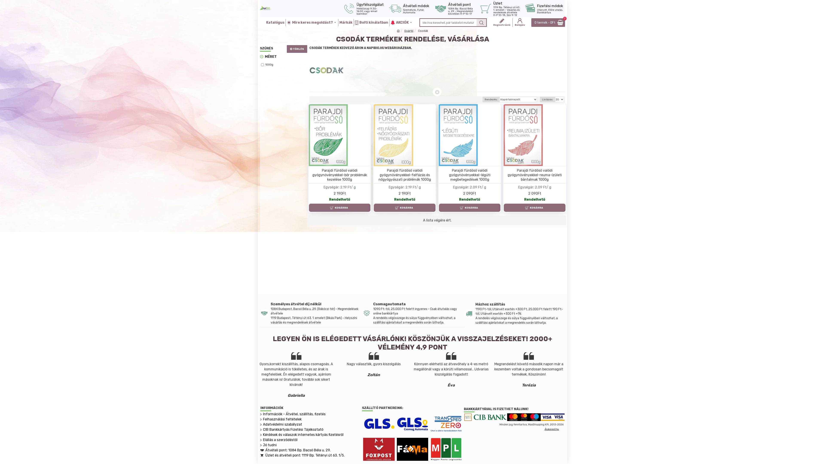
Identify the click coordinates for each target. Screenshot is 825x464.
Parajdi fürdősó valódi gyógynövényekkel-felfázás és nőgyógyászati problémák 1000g (405, 175)
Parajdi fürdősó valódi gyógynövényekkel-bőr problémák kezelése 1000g (339, 175)
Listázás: (547, 99)
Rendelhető (339, 199)
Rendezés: (491, 99)
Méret (271, 57)
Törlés (298, 48)
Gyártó (408, 30)
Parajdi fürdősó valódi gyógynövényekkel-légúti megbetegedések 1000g (469, 175)
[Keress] (481, 22)
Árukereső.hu (552, 429)
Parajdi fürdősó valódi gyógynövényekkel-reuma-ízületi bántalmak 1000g (535, 175)
